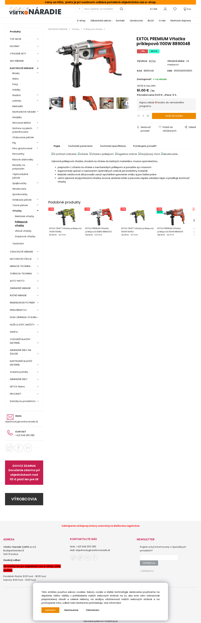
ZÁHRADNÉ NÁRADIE (20, 288)
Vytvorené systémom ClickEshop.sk (100, 621)
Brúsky (16, 73)
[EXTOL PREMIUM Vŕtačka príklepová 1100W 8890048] (88, 63)
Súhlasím (50, 610)
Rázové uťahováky (22, 159)
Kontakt (120, 20)
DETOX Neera (17, 386)
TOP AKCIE (15, 39)
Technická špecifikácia (113, 146)
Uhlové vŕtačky (23, 231)
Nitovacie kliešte (21, 122)
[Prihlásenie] (165, 9)
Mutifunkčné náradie (24, 111)
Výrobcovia (136, 20)
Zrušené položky (19, 372)
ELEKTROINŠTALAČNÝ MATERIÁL (21, 363)
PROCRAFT (15, 393)
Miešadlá (17, 106)
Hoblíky (16, 89)
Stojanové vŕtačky (25, 236)
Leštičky (16, 100)
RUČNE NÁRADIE (18, 295)
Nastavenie (71, 610)
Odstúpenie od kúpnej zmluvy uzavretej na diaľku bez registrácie (101, 525)
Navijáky (17, 117)
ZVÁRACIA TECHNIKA (21, 273)
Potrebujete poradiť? (145, 146)
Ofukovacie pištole (23, 137)
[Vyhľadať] (78, 9)
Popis (57, 146)
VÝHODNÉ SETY (18, 53)
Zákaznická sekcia (100, 20)
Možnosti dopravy (181, 20)
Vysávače (18, 243)
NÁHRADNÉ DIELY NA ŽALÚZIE (20, 352)
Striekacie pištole (22, 199)
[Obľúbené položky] (175, 9)
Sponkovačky (19, 194)
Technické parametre (80, 146)
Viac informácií (112, 602)
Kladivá (16, 95)
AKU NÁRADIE (17, 60)
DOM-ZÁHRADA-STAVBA (23, 317)
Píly (14, 142)
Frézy (15, 84)
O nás (162, 20)
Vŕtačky (17, 210)
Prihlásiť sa (149, 563)
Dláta (15, 78)
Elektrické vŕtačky (24, 216)
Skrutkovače (19, 188)
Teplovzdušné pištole (20, 176)
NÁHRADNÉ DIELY (18, 379)
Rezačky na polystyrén (18, 166)
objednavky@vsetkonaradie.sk (21, 421)
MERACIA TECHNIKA (20, 266)
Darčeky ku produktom (23, 401)
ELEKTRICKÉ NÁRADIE (22, 68)
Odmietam (92, 610)
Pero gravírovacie (22, 148)
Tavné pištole (20, 205)
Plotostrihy (18, 153)
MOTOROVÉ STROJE (21, 258)
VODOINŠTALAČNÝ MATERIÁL (20, 341)
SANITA (14, 331)
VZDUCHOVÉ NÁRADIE (21, 251)
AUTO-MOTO (17, 280)
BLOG (151, 20)
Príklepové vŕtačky (21, 223)
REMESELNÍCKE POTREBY (22, 302)
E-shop (81, 20)
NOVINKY (15, 46)
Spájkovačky (19, 183)
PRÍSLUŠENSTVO (18, 310)
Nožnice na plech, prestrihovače (22, 130)
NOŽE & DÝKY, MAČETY (22, 324)
